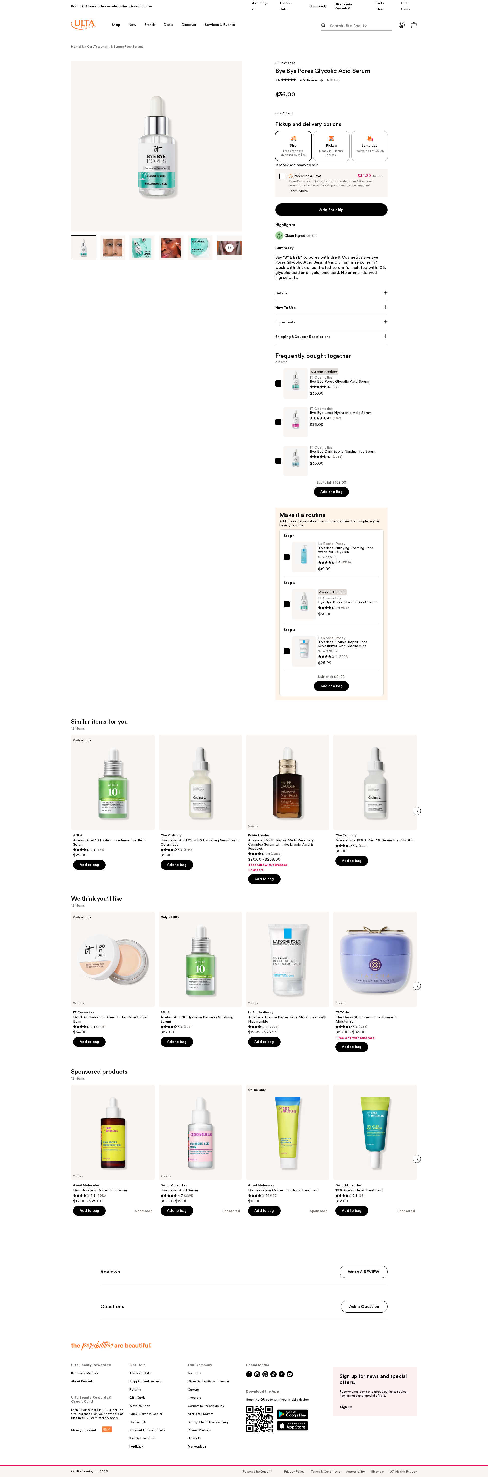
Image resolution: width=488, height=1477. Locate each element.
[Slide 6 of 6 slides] (229, 247)
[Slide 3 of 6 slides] (141, 247)
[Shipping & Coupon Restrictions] (331, 337)
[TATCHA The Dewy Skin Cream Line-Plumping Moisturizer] (375, 976)
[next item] (417, 811)
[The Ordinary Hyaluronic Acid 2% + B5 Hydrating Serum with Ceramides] (200, 796)
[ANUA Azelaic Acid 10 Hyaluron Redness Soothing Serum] (113, 796)
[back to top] (472, 1461)
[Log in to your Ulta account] (402, 24)
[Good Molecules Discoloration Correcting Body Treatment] (287, 1144)
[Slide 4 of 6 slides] (171, 247)
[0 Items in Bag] (414, 25)
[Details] (331, 293)
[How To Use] (331, 308)
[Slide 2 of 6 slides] (112, 247)
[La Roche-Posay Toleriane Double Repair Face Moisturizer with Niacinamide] (287, 973)
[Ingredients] (331, 322)
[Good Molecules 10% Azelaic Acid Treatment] (375, 1144)
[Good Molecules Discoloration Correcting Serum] (113, 1144)
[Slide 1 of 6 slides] (83, 247)
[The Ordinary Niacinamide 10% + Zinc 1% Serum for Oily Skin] (375, 794)
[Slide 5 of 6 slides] (200, 247)
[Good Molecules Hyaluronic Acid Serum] (200, 1144)
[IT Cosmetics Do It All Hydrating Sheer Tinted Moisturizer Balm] (113, 973)
